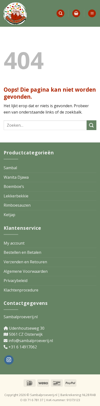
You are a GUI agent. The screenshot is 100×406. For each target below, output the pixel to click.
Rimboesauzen (17, 205)
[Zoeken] (60, 13)
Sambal (10, 167)
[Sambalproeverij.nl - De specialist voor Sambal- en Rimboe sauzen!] (28, 13)
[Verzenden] (91, 125)
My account (14, 243)
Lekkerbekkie (16, 196)
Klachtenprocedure (21, 290)
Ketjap (9, 214)
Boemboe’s (14, 186)
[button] (76, 13)
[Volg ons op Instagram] (9, 360)
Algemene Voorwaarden (26, 271)
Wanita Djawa (16, 177)
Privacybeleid (15, 280)
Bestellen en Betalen (22, 252)
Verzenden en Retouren (25, 262)
